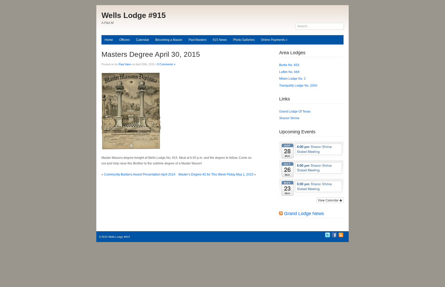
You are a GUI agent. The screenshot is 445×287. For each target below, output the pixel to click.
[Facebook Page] (334, 236)
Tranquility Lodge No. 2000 (298, 85)
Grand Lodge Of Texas (295, 111)
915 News (220, 40)
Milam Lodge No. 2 (292, 78)
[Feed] (341, 236)
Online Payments (274, 40)
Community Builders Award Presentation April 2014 (139, 174)
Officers (124, 40)
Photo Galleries (244, 40)
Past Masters (198, 40)
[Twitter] (327, 236)
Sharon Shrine (289, 118)
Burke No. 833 (289, 65)
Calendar (142, 40)
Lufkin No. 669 (289, 72)
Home (109, 40)
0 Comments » (166, 64)
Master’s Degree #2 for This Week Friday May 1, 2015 (215, 174)
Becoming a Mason (168, 40)
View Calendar (328, 200)
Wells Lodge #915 (133, 15)
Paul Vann (125, 64)
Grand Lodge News (304, 213)
